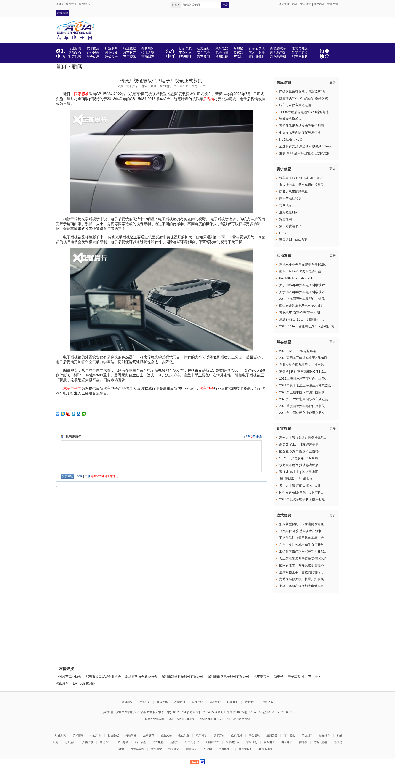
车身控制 (251, 742)
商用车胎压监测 (290, 198)
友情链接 (179, 702)
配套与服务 (266, 749)
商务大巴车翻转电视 (293, 191)
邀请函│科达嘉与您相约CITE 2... (302, 371)
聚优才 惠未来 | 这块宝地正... (300, 472)
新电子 (278, 676)
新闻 (77, 66)
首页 (61, 66)
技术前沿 (78, 735)
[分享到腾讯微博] (73, 414)
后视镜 (208, 99)
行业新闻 (60, 735)
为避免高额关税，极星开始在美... (303, 579)
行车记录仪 (192, 742)
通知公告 (271, 735)
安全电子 (269, 742)
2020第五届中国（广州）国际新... (303, 392)
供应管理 (284, 4)
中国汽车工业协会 (68, 676)
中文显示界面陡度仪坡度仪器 (300, 132)
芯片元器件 (321, 742)
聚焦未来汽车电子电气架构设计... (303, 305)
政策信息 (236, 735)
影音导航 (122, 742)
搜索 (225, 4)
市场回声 (307, 735)
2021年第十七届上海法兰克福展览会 (305, 385)
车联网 (208, 749)
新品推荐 (324, 735)
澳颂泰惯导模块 (290, 119)
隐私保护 (215, 702)
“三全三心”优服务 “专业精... (299, 458)
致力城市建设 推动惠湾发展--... (301, 465)
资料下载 (267, 702)
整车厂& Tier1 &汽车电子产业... (301, 271)
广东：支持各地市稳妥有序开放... (303, 544)
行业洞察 (95, 735)
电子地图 (286, 742)
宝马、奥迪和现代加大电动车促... (303, 586)
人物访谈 (87, 742)
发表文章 (332, 4)
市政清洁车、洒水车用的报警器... (303, 185)
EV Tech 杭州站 (84, 683)
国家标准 (81, 94)
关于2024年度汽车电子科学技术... (303, 285)
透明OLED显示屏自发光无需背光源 (304, 153)
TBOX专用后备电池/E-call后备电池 (304, 112)
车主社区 (314, 676)
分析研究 (130, 735)
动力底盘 (140, 742)
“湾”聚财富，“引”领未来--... (298, 479)
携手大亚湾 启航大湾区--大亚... (301, 485)
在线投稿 (162, 702)
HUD (282, 233)
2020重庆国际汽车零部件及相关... (303, 406)
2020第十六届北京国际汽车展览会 (303, 399)
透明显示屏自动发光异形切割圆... (303, 126)
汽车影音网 (262, 676)
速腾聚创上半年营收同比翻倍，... (303, 572)
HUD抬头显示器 (290, 139)
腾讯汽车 (62, 683)
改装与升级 (233, 742)
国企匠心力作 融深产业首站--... (301, 451)
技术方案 (219, 735)
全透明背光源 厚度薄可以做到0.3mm (305, 146)
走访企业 (105, 742)
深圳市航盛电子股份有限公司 (228, 676)
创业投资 (183, 735)
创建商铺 (319, 4)
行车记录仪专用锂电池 (295, 105)
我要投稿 (62, 13)
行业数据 (113, 735)
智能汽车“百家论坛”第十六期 (299, 312)
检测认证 (191, 749)
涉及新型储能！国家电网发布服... (303, 524)
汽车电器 (158, 742)
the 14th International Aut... (298, 278)
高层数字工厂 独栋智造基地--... (301, 444)
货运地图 (285, 219)
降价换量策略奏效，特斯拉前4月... (303, 91)
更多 (332, 82)
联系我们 (232, 702)
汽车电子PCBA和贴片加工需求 (301, 178)
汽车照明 (173, 749)
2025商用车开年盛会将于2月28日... (304, 358)
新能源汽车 (212, 742)
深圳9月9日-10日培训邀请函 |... (301, 319)
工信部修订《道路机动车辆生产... (303, 538)
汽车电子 (206, 388)
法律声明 (197, 702)
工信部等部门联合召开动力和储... (303, 551)
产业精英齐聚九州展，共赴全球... (303, 365)
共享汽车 (285, 205)
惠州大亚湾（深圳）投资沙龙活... (303, 437)
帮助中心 (250, 702)
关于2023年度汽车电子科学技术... (303, 292)
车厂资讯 (289, 735)
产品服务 (144, 702)
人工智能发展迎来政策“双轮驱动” (302, 558)
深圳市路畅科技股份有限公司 (182, 676)
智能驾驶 (156, 749)
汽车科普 (201, 735)
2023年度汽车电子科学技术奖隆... (303, 499)
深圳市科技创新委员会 (141, 676)
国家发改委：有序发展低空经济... (303, 565)
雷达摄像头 (225, 749)
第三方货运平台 (290, 226)
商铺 (295, 4)
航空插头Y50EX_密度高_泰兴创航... (305, 98)
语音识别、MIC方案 (293, 240)
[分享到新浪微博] (68, 414)
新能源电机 (246, 749)
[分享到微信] (84, 414)
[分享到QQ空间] (63, 414)
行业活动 (70, 742)
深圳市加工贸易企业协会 (103, 676)
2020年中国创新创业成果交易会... (303, 413)
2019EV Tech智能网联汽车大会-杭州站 (307, 326)
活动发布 (148, 735)
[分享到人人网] (79, 414)
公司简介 (127, 702)
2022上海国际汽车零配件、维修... (303, 299)
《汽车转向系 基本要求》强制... (301, 531)
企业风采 (166, 735)
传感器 (303, 742)
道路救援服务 (288, 212)
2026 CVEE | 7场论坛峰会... (299, 351)
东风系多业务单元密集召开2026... (303, 264)
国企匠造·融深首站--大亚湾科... (301, 492)
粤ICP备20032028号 (182, 719)
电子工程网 (296, 676)
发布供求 (305, 4)
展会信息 (254, 735)
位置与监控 (137, 749)
